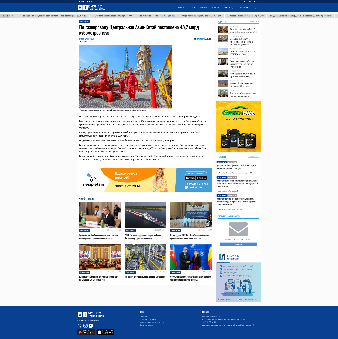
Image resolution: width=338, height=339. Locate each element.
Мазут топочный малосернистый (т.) (100, 16)
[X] (195, 39)
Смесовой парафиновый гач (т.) (234, 16)
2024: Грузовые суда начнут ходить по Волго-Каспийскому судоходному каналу (143, 237)
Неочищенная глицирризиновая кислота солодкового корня (42, 16)
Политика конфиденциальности (152, 322)
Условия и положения (148, 319)
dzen (90, 325)
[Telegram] (203, 39)
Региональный (84, 22)
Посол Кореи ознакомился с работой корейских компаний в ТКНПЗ (242, 75)
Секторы (203, 8)
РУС (256, 1)
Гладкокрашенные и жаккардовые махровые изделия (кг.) (288, 16)
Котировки (244, 8)
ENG (244, 1)
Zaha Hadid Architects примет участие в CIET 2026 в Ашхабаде (243, 53)
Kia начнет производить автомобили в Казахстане (145, 276)
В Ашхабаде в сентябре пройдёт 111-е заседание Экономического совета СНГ (243, 30)
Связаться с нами (146, 325)
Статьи (192, 8)
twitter (80, 325)
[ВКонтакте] (200, 39)
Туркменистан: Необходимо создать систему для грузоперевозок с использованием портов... (98, 237)
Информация (229, 8)
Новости (222, 21)
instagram (85, 325)
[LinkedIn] (198, 39)
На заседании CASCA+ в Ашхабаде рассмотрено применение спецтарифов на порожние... (189, 237)
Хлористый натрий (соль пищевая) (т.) (189, 16)
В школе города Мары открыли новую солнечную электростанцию (243, 94)
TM (250, 1)
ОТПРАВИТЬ (238, 244)
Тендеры (222, 156)
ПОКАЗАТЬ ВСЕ (253, 21)
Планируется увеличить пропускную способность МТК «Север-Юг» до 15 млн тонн (99, 278)
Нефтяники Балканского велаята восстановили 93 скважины (241, 85)
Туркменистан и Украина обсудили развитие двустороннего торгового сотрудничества (242, 64)
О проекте (144, 317)
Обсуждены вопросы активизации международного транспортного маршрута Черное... (190, 278)
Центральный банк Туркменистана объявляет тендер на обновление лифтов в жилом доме (237, 167)
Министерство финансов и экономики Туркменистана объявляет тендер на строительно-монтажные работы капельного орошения (236, 201)
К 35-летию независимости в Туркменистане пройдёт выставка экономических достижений (241, 41)
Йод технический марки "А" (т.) (145, 16)
